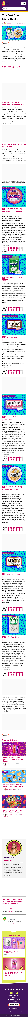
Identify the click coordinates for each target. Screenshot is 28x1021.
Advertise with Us (18, 1011)
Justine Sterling (10, 789)
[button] (7, 3)
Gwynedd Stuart (10, 814)
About (7, 1011)
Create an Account (14, 1004)
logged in (11, 911)
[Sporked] (3, 3)
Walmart (5, 280)
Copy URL (5, 43)
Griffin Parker (10, 764)
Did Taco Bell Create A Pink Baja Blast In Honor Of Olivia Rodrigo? (14, 974)
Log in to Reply (11, 923)
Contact (11, 1011)
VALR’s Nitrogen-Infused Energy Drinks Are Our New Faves (13, 759)
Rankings (14, 1001)
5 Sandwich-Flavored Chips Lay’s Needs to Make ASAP (13, 785)
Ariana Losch (9, 23)
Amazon (11, 339)
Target (10, 419)
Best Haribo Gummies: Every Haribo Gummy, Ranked (14, 811)
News (14, 997)
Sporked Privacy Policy (14, 1008)
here (24, 183)
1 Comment (22, 23)
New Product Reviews (14, 999)
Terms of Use (14, 1010)
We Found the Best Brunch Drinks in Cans (12, 951)
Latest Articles (14, 995)
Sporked (11, 1015)
